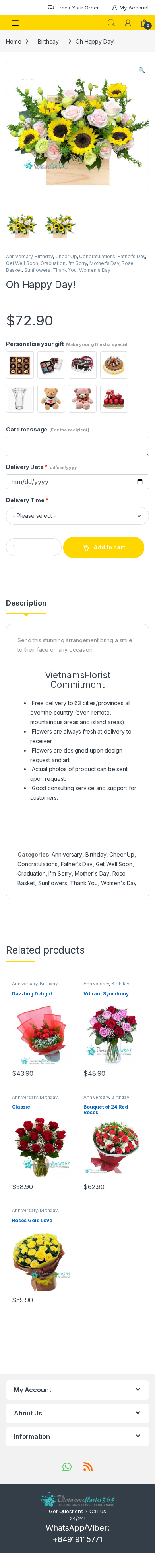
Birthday (48, 41)
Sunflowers (37, 270)
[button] (141, 70)
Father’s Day (131, 256)
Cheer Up (66, 256)
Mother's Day (104, 263)
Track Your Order (77, 7)
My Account (134, 7)
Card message (47, 429)
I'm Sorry (77, 263)
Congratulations (97, 256)
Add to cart (109, 547)
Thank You (64, 270)
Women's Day (94, 270)
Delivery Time (27, 500)
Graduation (53, 263)
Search (111, 23)
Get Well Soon (22, 263)
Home (13, 41)
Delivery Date (41, 467)
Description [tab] (26, 603)
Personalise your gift (67, 344)
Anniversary (19, 256)
